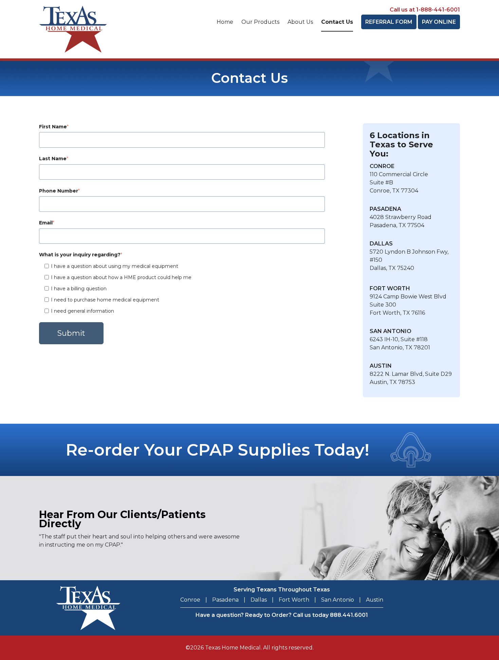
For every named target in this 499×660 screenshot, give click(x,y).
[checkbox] (182, 288)
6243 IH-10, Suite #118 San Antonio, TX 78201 (400, 339)
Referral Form (388, 22)
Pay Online (439, 22)
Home (225, 22)
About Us (300, 22)
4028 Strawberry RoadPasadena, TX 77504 (400, 217)
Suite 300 (383, 304)
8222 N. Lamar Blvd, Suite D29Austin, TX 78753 (411, 374)
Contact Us (337, 22)
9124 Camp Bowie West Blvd (408, 296)
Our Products (260, 22)
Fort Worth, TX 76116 (397, 313)
